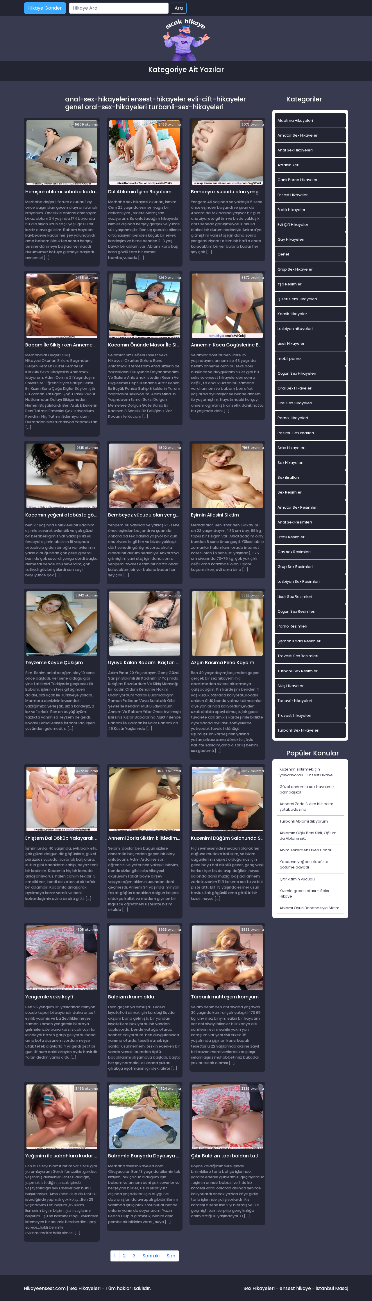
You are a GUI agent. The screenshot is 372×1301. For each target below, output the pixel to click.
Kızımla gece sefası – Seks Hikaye (304, 893)
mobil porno (289, 358)
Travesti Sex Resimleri (298, 655)
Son (171, 1255)
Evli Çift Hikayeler (293, 224)
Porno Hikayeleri (293, 417)
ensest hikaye (295, 1288)
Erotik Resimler (291, 537)
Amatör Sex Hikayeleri (298, 135)
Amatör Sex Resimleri (298, 507)
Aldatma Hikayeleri (295, 120)
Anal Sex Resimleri (295, 522)
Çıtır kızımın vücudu (297, 879)
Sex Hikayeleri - (262, 1288)
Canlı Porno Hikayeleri (298, 179)
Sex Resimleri (290, 492)
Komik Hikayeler (292, 313)
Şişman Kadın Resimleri (299, 641)
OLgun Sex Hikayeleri (297, 373)
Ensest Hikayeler (293, 194)
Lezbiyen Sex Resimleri (299, 581)
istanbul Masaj (332, 1288)
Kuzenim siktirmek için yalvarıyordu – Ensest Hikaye (306, 772)
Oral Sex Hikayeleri (295, 388)
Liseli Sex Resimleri (295, 596)
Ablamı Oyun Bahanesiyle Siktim (309, 907)
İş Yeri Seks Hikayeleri (297, 298)
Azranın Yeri (288, 164)
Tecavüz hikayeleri (295, 700)
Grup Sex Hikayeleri (296, 269)
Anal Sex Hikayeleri (295, 150)
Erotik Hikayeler (291, 209)
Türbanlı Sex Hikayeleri (298, 730)
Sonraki (151, 1255)
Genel (283, 254)
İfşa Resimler (290, 284)
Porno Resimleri (292, 626)
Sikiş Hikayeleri (291, 685)
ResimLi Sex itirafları (296, 432)
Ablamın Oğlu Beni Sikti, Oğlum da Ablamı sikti (308, 835)
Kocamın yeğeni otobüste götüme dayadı (304, 864)
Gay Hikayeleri (291, 239)
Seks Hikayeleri (291, 447)
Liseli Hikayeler (291, 343)
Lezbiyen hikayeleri (295, 328)
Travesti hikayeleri (294, 715)
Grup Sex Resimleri (295, 566)
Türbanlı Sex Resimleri (298, 671)
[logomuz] (186, 40)
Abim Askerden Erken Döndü (306, 850)
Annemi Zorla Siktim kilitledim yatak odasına (306, 806)
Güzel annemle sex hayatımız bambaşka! (307, 789)
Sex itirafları (288, 477)
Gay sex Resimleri (294, 551)
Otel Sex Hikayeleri (295, 403)
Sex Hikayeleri (290, 462)
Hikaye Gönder (45, 8)
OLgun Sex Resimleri (296, 611)
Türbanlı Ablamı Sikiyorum (304, 821)
